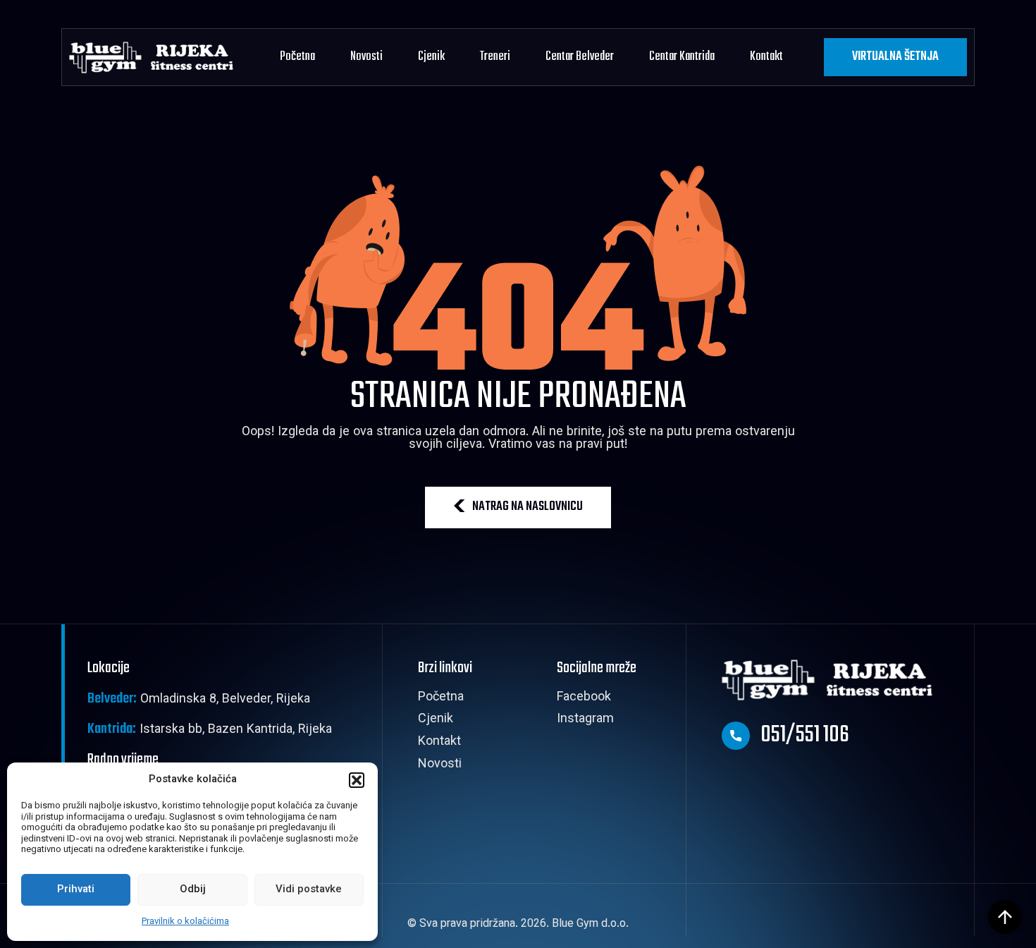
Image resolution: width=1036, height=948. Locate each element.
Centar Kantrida (682, 57)
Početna (297, 57)
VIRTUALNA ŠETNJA (895, 57)
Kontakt (766, 57)
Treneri (495, 57)
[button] (357, 780)
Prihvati (75, 890)
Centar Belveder (579, 57)
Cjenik (431, 57)
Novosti (366, 57)
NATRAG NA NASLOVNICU (527, 507)
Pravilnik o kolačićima (185, 922)
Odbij (193, 890)
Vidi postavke (309, 890)
